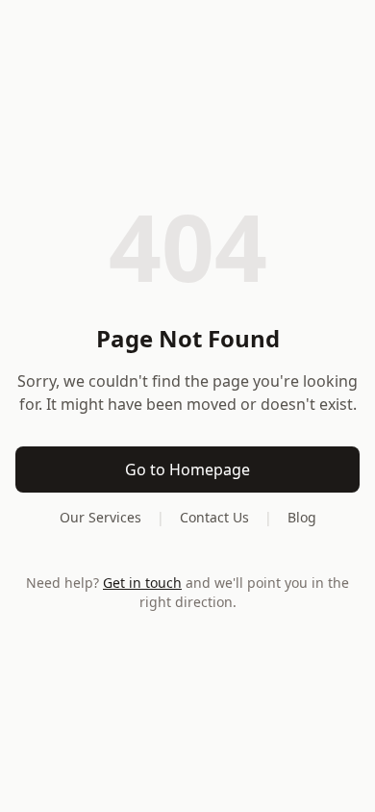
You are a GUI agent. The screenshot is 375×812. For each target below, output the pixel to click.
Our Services (100, 517)
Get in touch (142, 582)
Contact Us (214, 517)
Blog (302, 517)
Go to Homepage (187, 469)
